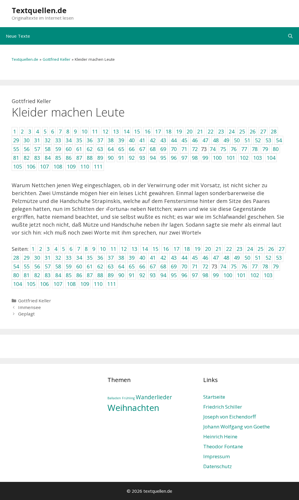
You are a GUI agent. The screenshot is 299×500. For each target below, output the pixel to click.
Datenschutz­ (217, 466)
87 (90, 275)
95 (174, 275)
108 (71, 283)
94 (163, 275)
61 (90, 266)
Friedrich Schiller (222, 406)
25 (260, 248)
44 (184, 257)
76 (244, 266)
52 (268, 257)
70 (184, 266)
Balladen (114, 398)
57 (48, 266)
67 (153, 266)
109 (84, 283)
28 (16, 257)
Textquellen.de (39, 10)
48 (226, 257)
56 (37, 266)
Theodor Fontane (223, 446)
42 (163, 257)
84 (58, 275)
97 (195, 275)
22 (229, 248)
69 (174, 266)
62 (100, 266)
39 (132, 257)
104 (17, 283)
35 (90, 257)
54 (16, 266)
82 (37, 275)
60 (79, 266)
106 (44, 283)
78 (265, 266)
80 (16, 275)
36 (100, 257)
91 (132, 275)
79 (276, 266)
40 (142, 257)
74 (223, 266)
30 (37, 257)
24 (250, 248)
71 (195, 266)
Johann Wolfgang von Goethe (236, 426)
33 (69, 257)
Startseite (214, 396)
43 (174, 257)
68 (163, 266)
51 (258, 257)
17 (176, 248)
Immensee (29, 307)
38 (121, 257)
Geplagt (26, 314)
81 (26, 275)
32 (58, 257)
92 (142, 275)
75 (234, 266)
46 (205, 257)
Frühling (128, 398)
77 (255, 266)
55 (26, 266)
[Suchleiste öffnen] (290, 36)
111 (111, 283)
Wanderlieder (154, 397)
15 (155, 248)
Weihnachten (133, 408)
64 (121, 266)
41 (153, 257)
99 (216, 275)
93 (153, 275)
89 (111, 275)
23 (239, 248)
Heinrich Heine (220, 436)
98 (205, 275)
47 (216, 257)
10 (103, 248)
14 (145, 248)
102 (254, 275)
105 (31, 283)
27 (281, 248)
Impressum (216, 456)
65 (132, 266)
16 (166, 248)
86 (79, 275)
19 (197, 248)
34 (79, 257)
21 (218, 248)
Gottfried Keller (56, 59)
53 (279, 257)
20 (208, 248)
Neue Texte (18, 36)
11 (113, 248)
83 (48, 275)
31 (48, 257)
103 (268, 275)
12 (124, 248)
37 (111, 257)
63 (111, 266)
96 (184, 275)
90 (121, 275)
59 (69, 266)
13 (134, 248)
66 (142, 266)
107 (57, 283)
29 (26, 257)
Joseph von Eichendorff (229, 416)
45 (195, 257)
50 (247, 257)
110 (98, 283)
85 (69, 275)
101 (241, 275)
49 (237, 257)
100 (227, 275)
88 (100, 275)
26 (271, 248)
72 (205, 266)
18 (187, 248)
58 (58, 266)
